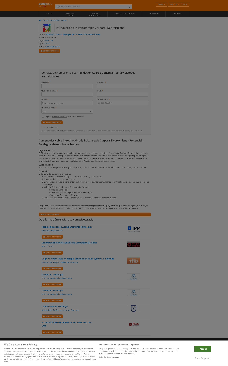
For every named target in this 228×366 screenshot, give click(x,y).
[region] (114, 353)
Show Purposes (202, 358)
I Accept (203, 348)
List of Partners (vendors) (109, 357)
